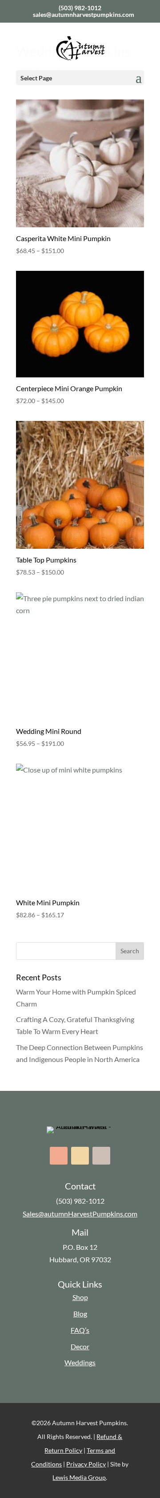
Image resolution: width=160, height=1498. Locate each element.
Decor (80, 1346)
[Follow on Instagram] (80, 1156)
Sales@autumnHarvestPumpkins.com (80, 1213)
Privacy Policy (86, 1464)
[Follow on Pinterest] (101, 1156)
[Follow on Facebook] (59, 1156)
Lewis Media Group (79, 1477)
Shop (80, 1297)
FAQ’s (80, 1330)
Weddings (80, 1362)
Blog (80, 1313)
